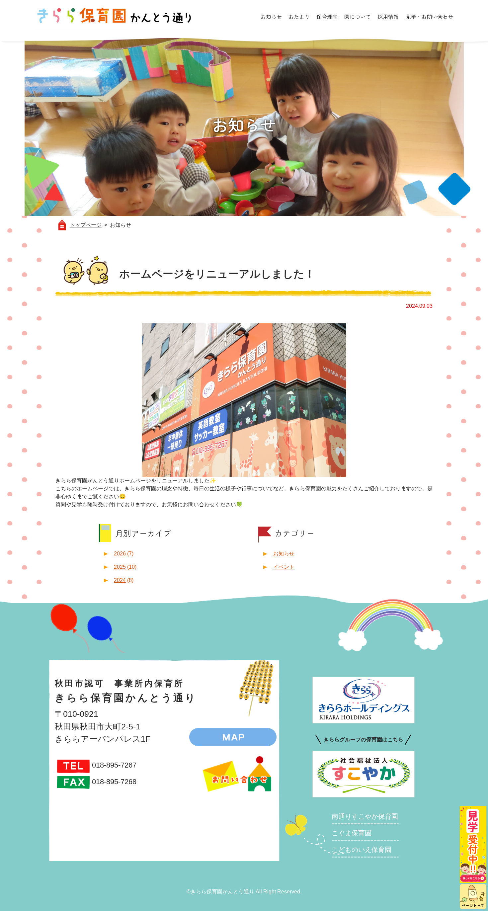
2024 (120, 580)
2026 (120, 553)
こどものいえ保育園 (361, 849)
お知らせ (271, 17)
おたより (299, 17)
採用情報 (388, 17)
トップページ (86, 225)
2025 (120, 567)
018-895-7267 (114, 765)
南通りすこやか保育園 (365, 816)
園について (357, 17)
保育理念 (327, 17)
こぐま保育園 (351, 833)
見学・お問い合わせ (429, 17)
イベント (283, 567)
